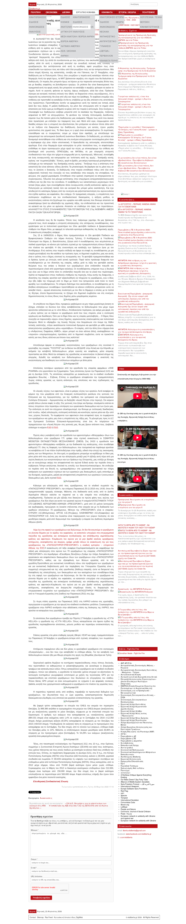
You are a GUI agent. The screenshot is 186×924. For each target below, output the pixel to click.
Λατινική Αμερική (70, 46)
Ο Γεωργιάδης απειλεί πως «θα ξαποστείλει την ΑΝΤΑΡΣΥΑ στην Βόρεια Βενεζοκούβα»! (136, 612)
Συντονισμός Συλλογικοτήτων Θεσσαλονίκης (134, 700)
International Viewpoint (130, 786)
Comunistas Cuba (128, 802)
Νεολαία (104, 31)
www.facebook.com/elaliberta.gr (138, 834)
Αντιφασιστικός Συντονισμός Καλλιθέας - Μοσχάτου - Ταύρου (139, 671)
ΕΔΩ (49, 427)
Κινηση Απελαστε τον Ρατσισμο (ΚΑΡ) (137, 731)
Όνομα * (34, 859)
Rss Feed (49, 917)
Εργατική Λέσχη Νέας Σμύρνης (134, 718)
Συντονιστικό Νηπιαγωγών (132, 750)
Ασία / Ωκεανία (68, 50)
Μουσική (144, 22)
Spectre (124, 795)
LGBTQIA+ (104, 50)
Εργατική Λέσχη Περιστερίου (134, 720)
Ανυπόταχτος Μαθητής (131, 756)
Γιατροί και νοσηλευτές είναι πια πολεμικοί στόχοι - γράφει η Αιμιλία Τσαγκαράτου (134, 99)
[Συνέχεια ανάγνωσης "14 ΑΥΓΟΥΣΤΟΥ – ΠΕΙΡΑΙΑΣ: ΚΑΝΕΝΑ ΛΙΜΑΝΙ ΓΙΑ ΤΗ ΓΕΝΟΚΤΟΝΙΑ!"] (137, 211)
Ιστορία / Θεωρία (127, 12)
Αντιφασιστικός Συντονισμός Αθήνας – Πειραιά (138, 666)
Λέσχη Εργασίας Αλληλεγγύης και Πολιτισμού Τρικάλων (136, 728)
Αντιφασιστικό (107, 36)
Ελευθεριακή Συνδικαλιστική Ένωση (50, 781)
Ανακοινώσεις (36, 26)
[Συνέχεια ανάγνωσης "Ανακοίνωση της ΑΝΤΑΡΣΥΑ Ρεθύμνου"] (136, 592)
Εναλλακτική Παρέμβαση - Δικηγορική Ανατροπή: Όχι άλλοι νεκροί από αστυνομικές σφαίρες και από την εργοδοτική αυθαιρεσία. (135, 297)
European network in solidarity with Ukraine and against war (138, 817)
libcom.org (125, 804)
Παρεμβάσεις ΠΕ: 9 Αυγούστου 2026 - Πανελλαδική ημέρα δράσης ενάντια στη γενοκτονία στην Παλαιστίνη (136, 232)
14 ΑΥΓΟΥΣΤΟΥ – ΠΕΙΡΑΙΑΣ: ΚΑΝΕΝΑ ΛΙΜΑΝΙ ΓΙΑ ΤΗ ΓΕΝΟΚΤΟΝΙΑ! (137, 205)
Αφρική (64, 55)
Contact (33, 917)
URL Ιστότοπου (36, 876)
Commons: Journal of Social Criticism (136, 811)
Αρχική (32, 4)
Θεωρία (120, 22)
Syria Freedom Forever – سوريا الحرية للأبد (137, 784)
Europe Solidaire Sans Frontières (134, 788)
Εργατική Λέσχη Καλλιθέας (133, 704)
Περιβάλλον (106, 55)
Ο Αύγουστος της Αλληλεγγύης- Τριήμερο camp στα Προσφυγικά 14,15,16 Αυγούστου (137, 69)
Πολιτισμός (148, 12)
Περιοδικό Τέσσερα (129, 766)
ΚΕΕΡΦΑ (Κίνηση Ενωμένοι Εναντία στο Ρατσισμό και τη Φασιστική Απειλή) (138, 687)
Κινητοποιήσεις (37, 17)
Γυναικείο (105, 46)
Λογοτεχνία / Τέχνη (151, 17)
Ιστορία (120, 17)
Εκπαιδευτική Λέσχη (130, 745)
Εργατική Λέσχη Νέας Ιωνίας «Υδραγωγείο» (134, 714)
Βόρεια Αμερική (69, 41)
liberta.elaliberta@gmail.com (134, 830)
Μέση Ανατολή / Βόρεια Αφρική (77, 36)
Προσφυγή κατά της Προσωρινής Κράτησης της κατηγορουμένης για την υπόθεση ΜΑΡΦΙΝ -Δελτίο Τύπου (137, 37)
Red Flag (124, 791)
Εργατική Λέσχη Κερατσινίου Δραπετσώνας (134, 707)
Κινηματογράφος (149, 26)
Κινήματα (107, 12)
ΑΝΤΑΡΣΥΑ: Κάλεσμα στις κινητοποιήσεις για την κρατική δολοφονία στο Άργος (136, 330)
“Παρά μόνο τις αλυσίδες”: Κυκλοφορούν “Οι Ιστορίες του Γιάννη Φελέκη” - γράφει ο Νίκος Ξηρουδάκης (137, 129)
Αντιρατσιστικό (108, 41)
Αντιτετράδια (127, 747)
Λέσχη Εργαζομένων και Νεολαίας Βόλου (136, 723)
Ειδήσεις (33, 22)
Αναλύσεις (35, 31)
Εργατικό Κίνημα (85, 12)
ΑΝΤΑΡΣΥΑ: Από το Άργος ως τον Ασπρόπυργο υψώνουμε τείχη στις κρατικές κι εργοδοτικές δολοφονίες (137, 263)
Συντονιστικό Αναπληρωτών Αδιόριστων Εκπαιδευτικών (138, 753)
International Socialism (130, 800)
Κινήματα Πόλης (109, 60)
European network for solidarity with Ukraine (138, 820)
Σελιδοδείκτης (127, 743)
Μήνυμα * (34, 830)
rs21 (122, 793)
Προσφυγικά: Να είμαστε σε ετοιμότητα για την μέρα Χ (136, 500)
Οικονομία (51, 12)
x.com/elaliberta (126, 837)
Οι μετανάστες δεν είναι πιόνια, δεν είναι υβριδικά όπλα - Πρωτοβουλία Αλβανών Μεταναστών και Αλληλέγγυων (137, 160)
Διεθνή (66, 12)
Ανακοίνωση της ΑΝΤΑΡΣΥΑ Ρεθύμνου (134, 589)
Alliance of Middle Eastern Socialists (135, 782)
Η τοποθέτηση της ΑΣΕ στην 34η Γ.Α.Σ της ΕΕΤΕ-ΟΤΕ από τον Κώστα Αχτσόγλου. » (68, 806)
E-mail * (34, 868)
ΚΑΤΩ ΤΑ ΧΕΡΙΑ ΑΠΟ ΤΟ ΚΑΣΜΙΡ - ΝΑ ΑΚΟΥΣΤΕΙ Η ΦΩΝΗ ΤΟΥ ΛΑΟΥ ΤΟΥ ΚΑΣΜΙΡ (136, 526)
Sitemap (40, 917)
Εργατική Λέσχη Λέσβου (131, 711)
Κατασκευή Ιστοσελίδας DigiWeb (68, 917)
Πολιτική (36, 12)
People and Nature (128, 809)
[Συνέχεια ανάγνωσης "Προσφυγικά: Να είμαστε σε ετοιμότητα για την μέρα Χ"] (137, 506)
